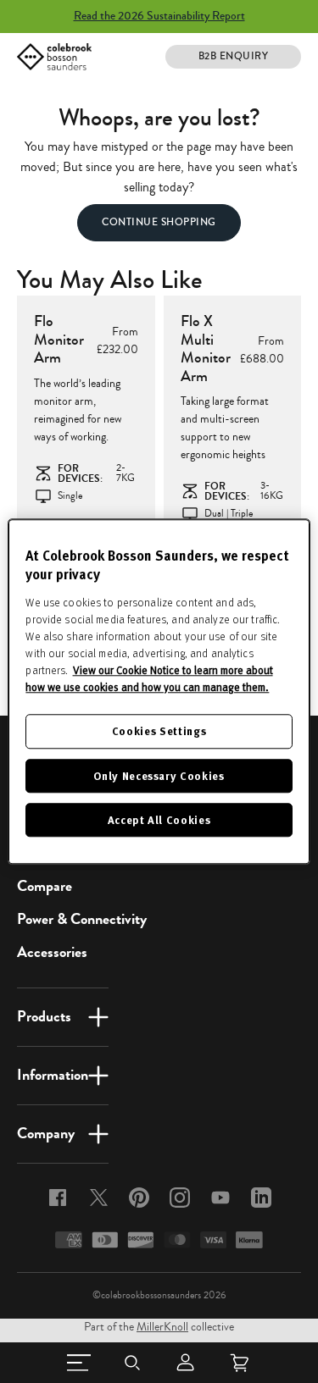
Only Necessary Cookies (158, 775)
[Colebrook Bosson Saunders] (54, 56)
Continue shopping (159, 222)
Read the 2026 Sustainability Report (159, 16)
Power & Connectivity (82, 919)
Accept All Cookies (159, 819)
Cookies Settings (159, 731)
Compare (44, 886)
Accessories (52, 952)
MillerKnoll (162, 1327)
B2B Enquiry (233, 56)
